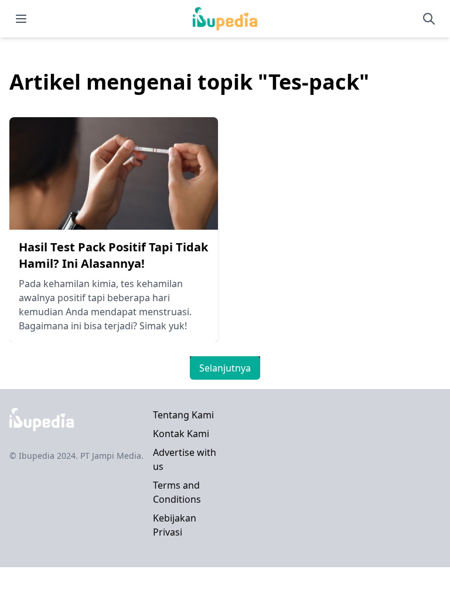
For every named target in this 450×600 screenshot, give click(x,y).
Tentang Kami (183, 414)
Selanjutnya (225, 368)
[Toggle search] (429, 18)
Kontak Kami (181, 433)
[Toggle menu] (21, 18)
